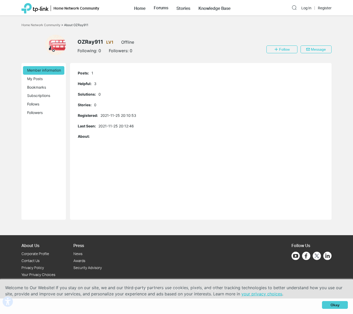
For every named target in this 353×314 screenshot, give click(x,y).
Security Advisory (87, 267)
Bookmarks (36, 87)
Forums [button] (161, 8)
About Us (30, 245)
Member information (44, 70)
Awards (79, 260)
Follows (33, 104)
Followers (35, 112)
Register (325, 8)
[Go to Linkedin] (327, 256)
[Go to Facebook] (306, 256)
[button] (140, 8)
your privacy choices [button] (261, 293)
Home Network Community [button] (76, 8)
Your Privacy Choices (38, 274)
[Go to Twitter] (317, 256)
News (77, 253)
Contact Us (30, 260)
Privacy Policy (32, 267)
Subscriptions (38, 95)
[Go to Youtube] (295, 256)
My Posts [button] (35, 78)
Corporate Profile (35, 253)
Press (78, 245)
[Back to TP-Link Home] (35, 7)
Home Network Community (41, 25)
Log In (306, 8)
